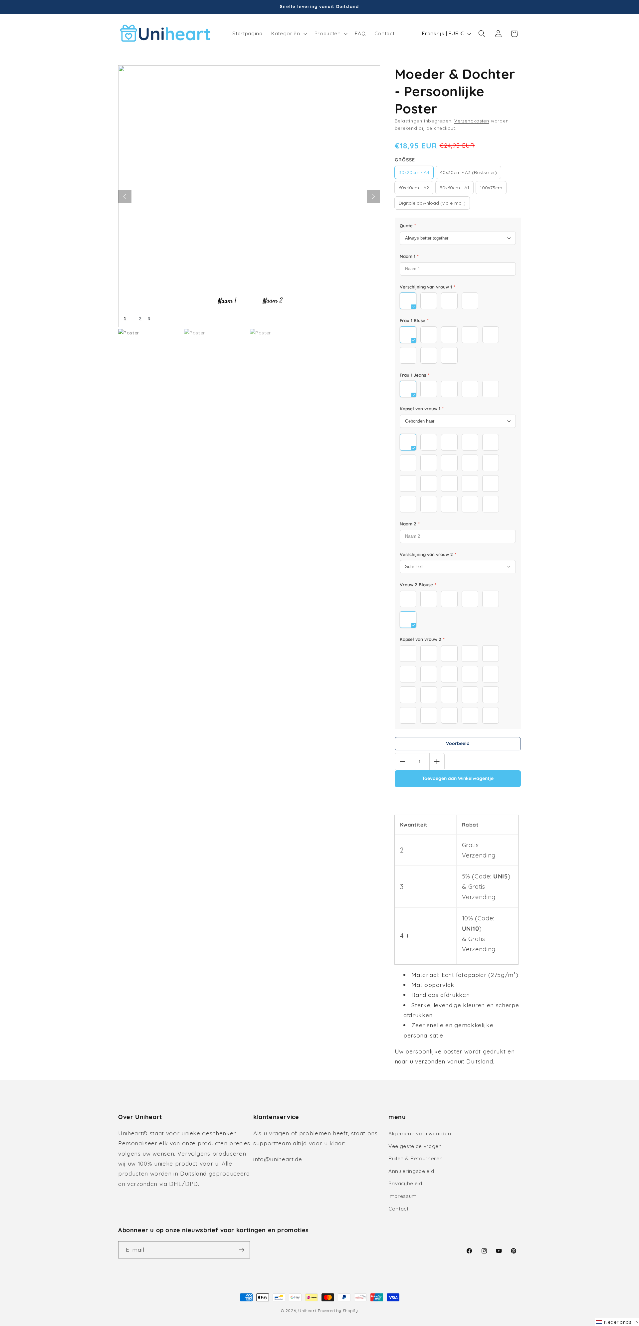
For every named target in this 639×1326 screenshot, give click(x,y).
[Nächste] (373, 196)
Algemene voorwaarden (419, 1133)
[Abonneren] (242, 1249)
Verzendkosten (471, 120)
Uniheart (307, 1310)
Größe (405, 160)
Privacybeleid (405, 1183)
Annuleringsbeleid (411, 1171)
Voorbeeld (458, 743)
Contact (398, 1209)
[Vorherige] (124, 196)
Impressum (402, 1196)
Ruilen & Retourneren (415, 1158)
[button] (288, 33)
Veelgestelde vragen (415, 1146)
